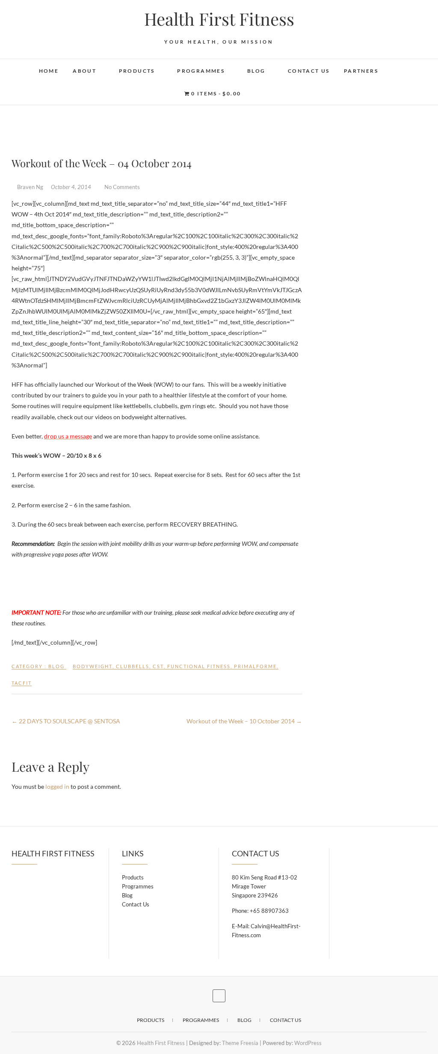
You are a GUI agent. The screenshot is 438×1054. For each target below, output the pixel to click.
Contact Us (309, 71)
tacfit (22, 683)
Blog (256, 71)
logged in (57, 786)
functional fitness (199, 666)
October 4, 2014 (71, 187)
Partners (361, 71)
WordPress (308, 1042)
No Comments (122, 187)
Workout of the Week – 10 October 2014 (244, 721)
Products (137, 71)
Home (49, 71)
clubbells (132, 666)
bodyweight (92, 666)
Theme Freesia (240, 1042)
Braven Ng (30, 187)
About (84, 71)
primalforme (255, 666)
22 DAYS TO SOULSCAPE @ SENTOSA (66, 721)
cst (158, 666)
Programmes (201, 71)
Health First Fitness (219, 19)
